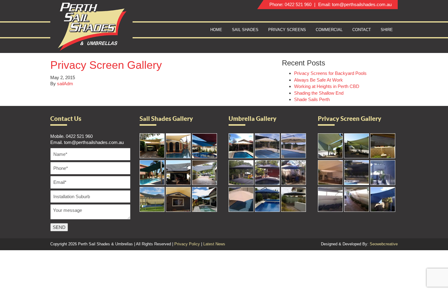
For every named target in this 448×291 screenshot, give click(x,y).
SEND (59, 227)
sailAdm (65, 83)
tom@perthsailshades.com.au (362, 4)
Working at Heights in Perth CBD (326, 86)
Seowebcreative (384, 244)
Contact (361, 29)
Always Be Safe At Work (318, 79)
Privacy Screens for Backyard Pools (330, 73)
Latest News (214, 244)
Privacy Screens (287, 29)
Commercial (329, 29)
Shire (387, 29)
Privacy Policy (187, 244)
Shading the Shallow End (318, 93)
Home (216, 29)
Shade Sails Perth (312, 99)
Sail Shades (245, 29)
